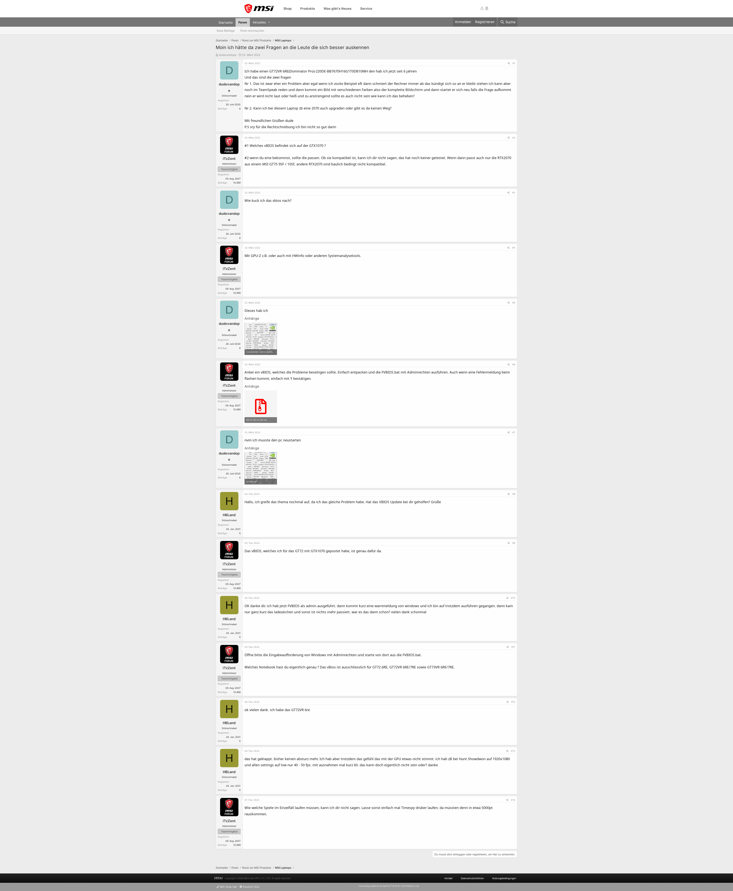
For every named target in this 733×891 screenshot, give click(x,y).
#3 (513, 192)
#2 (513, 137)
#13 (513, 750)
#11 (513, 647)
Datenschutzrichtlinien (472, 878)
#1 (514, 63)
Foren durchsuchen (252, 30)
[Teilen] (508, 63)
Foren (242, 22)
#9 (513, 543)
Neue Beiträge (226, 30)
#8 (513, 494)
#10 (513, 597)
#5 (513, 302)
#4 (513, 247)
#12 (513, 701)
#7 (513, 432)
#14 (513, 799)
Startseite (226, 22)
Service (366, 8)
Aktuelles (259, 22)
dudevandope (227, 54)
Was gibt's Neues (338, 8)
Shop (287, 8)
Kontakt (448, 878)
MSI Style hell (228, 886)
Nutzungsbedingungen (504, 878)
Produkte (307, 8)
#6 (513, 364)
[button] (269, 22)
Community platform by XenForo (388, 886)
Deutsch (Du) (250, 886)
